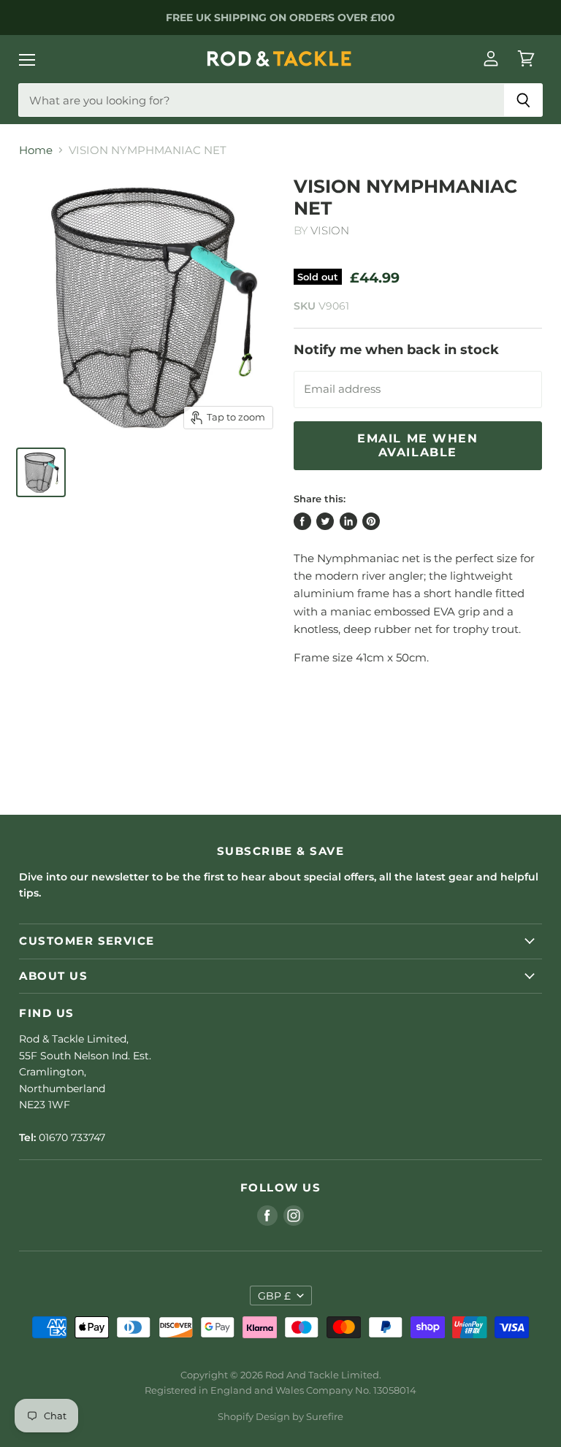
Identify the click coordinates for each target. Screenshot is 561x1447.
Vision (329, 230)
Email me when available (417, 444)
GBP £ (274, 1295)
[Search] (523, 100)
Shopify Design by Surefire (280, 1416)
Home (36, 150)
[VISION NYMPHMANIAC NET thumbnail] (41, 472)
